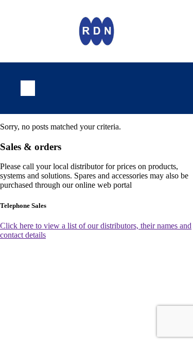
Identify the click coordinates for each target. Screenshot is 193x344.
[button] (28, 88)
